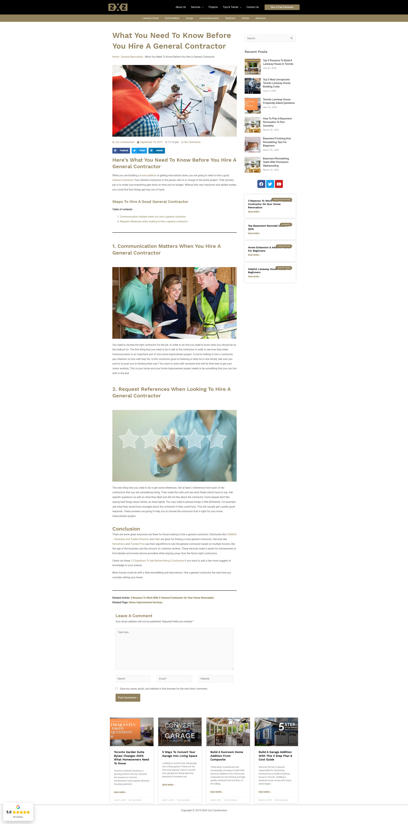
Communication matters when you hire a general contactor (153, 216)
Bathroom (261, 18)
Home (115, 56)
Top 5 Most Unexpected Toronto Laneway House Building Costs (277, 83)
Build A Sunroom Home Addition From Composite (226, 755)
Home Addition (172, 18)
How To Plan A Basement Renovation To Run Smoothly (277, 122)
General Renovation (209, 18)
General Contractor (122, 180)
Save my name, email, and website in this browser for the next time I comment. (164, 688)
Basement (230, 18)
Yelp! (157, 539)
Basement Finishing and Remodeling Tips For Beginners (277, 142)
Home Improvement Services (145, 602)
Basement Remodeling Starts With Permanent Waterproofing (276, 162)
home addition (148, 175)
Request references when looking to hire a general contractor (154, 221)
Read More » (254, 212)
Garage (189, 18)
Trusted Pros (138, 543)
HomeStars (118, 543)
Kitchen (245, 18)
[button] (197, 7)
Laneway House (150, 18)
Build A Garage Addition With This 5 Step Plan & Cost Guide (275, 755)
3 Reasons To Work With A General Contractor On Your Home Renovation (172, 597)
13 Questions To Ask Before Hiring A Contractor (157, 560)
